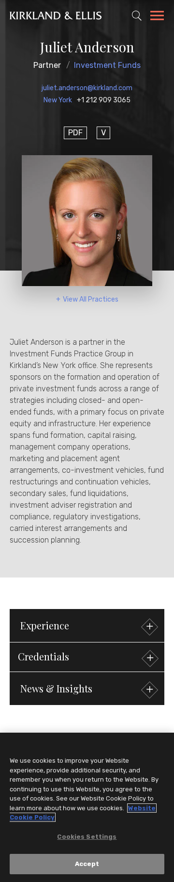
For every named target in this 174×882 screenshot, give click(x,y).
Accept (87, 863)
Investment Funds (107, 65)
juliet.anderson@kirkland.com (87, 88)
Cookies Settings (86, 836)
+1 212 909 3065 (103, 100)
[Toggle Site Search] (137, 15)
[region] (87, 807)
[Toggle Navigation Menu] (157, 17)
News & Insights (56, 688)
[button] (87, 657)
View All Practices (90, 299)
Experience (44, 625)
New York (58, 100)
